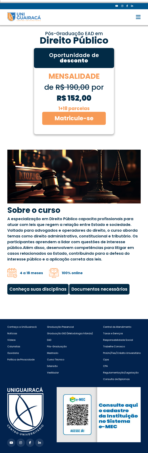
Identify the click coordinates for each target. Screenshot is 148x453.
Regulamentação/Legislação (121, 372)
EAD (49, 340)
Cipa (106, 359)
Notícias (12, 333)
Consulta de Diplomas (116, 379)
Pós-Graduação (57, 346)
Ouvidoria (13, 353)
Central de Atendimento (117, 327)
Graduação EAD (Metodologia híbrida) (70, 333)
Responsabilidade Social (118, 340)
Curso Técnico (55, 359)
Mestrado (52, 353)
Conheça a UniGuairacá (22, 327)
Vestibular (53, 372)
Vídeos (11, 340)
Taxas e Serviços (113, 333)
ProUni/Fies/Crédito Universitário (122, 353)
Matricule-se (74, 118)
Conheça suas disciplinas (37, 289)
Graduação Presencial (60, 327)
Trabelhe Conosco (114, 346)
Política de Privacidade (20, 359)
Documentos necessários (99, 289)
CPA (105, 366)
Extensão (52, 366)
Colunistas (13, 346)
